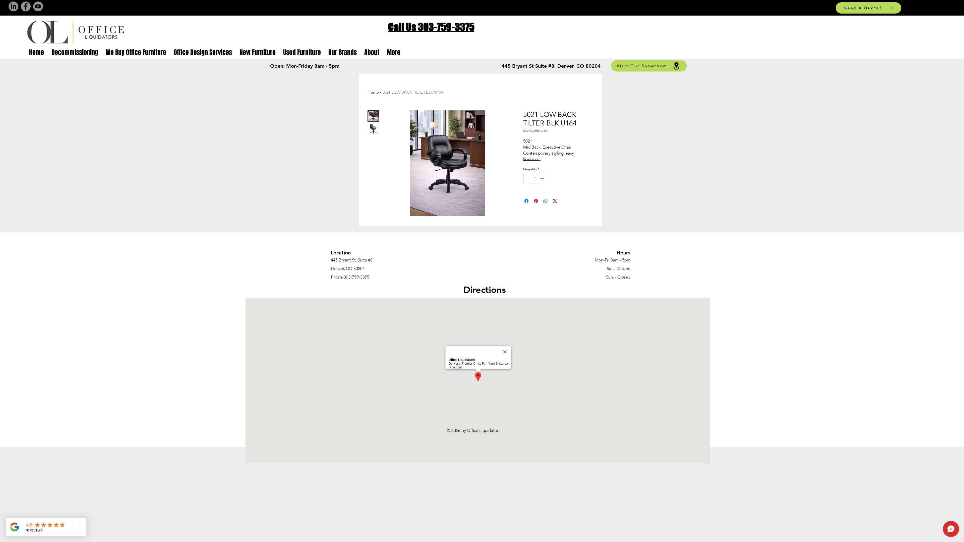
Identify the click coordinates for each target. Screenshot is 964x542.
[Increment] (542, 178)
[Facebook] (26, 6)
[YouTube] (38, 6)
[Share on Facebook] (526, 201)
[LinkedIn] (13, 6)
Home (373, 92)
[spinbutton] (534, 178)
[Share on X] (555, 201)
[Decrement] (527, 178)
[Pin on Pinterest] (536, 201)
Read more (531, 159)
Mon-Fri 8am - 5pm (612, 259)
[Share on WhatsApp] (546, 201)
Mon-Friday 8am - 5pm (312, 66)
